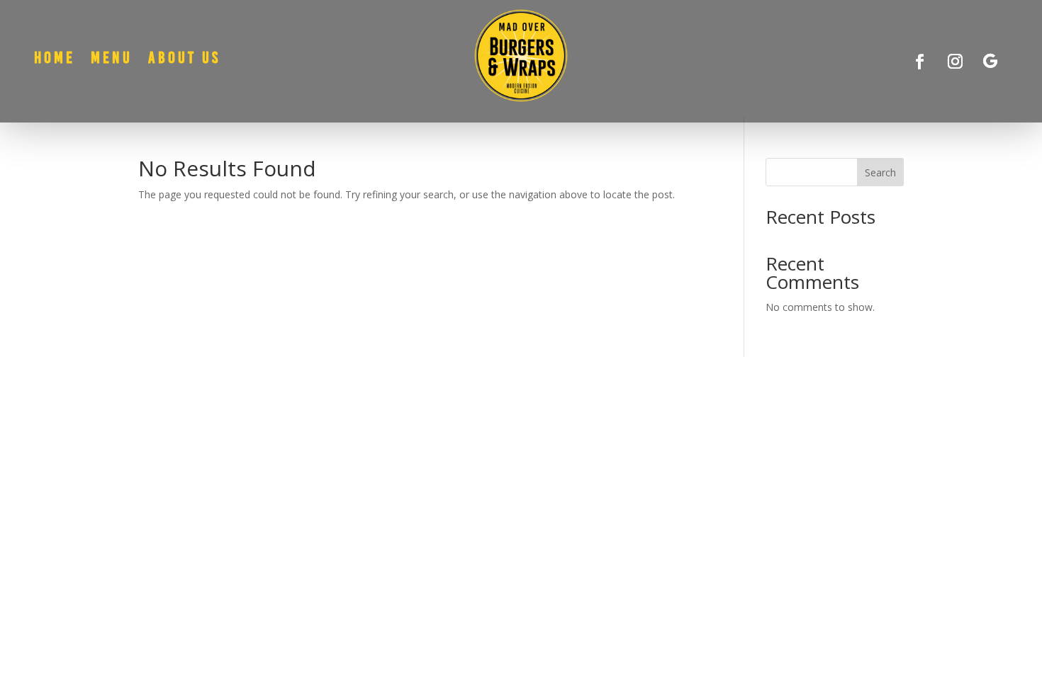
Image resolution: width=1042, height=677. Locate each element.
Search (880, 172)
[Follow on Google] (990, 61)
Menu (112, 59)
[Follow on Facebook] (919, 61)
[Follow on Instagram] (955, 61)
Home (54, 59)
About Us (184, 59)
